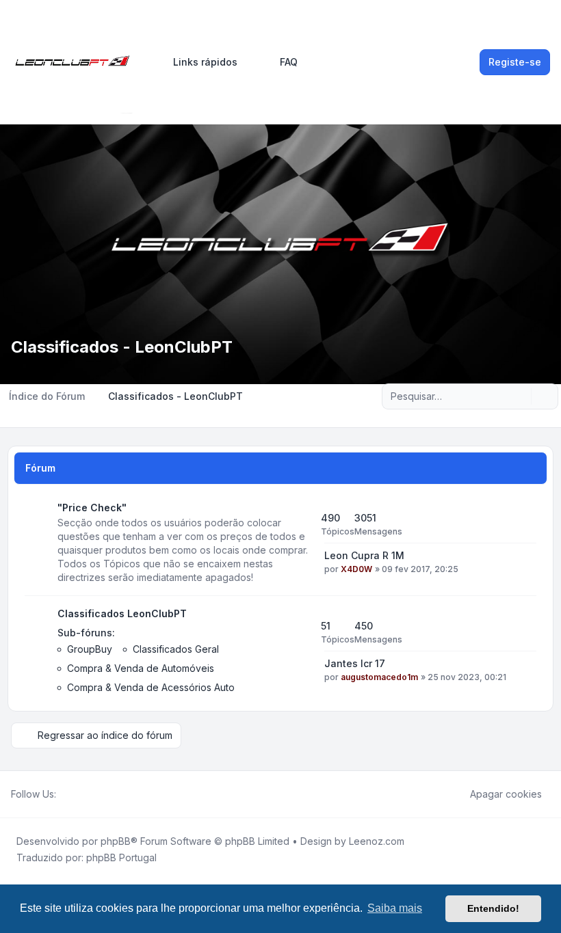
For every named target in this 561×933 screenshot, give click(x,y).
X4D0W (356, 569)
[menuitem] (199, 62)
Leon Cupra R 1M (364, 555)
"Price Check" (92, 507)
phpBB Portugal (121, 857)
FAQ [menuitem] (289, 62)
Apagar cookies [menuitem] (506, 794)
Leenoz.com (376, 841)
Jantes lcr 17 (354, 663)
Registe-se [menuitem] (514, 62)
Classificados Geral (176, 649)
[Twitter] (75, 794)
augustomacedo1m (379, 677)
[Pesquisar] (519, 396)
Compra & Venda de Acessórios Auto (151, 687)
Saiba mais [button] (394, 908)
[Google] (97, 794)
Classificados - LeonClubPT (122, 347)
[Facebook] (64, 794)
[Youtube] (86, 794)
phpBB (116, 841)
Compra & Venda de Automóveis (140, 668)
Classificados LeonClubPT (122, 613)
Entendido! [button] (493, 908)
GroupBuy (89, 649)
